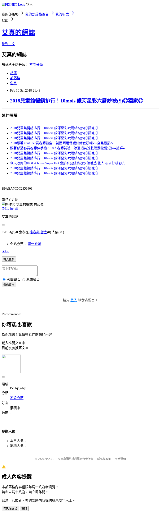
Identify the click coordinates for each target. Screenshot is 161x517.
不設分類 (36, 64)
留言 (43, 232)
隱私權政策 (104, 458)
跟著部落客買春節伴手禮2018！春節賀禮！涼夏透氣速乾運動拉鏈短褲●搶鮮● (67, 148)
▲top (5, 251)
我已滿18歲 (10, 508)
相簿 (13, 73)
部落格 (15, 78)
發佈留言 (8, 284)
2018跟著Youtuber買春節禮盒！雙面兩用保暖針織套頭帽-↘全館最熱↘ (62, 143)
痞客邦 (35, 232)
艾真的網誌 (18, 32)
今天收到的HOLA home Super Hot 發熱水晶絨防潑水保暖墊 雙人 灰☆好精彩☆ (67, 163)
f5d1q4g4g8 (10, 208)
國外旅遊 (34, 244)
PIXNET (49, 458)
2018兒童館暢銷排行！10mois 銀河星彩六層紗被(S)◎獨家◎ (76, 100)
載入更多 (8, 259)
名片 (13, 83)
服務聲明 (120, 458)
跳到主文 (8, 44)
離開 (24, 508)
